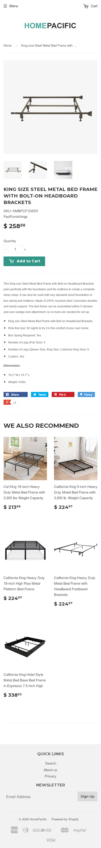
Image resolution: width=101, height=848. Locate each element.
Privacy (50, 776)
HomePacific (38, 819)
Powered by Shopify (65, 819)
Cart (93, 5)
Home (8, 45)
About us (50, 769)
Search (50, 763)
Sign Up (87, 796)
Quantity (10, 240)
